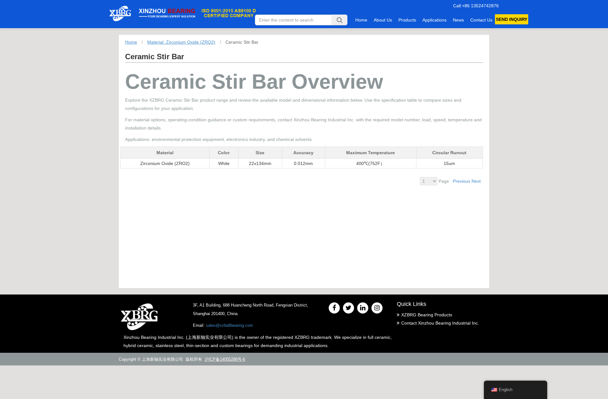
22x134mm (260, 163)
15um (449, 163)
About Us (383, 19)
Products (407, 19)
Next (476, 181)
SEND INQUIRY (511, 19)
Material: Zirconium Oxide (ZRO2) (181, 42)
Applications (434, 19)
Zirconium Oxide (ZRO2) (165, 163)
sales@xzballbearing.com (229, 325)
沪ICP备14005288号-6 (225, 359)
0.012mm (303, 163)
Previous (461, 181)
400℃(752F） (370, 163)
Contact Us (481, 19)
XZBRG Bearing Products (426, 314)
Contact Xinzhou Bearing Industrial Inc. (440, 323)
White (224, 163)
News (458, 19)
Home (361, 19)
